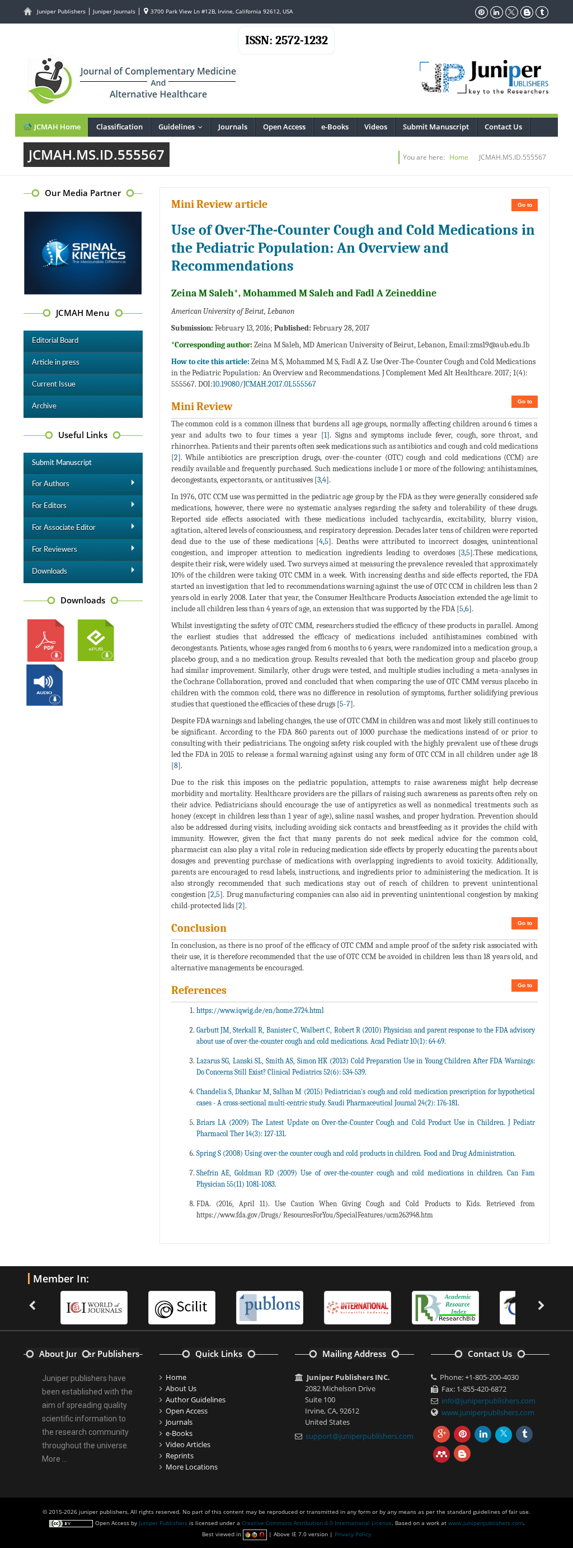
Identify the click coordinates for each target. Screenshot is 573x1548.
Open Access (284, 127)
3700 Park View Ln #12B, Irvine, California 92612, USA (221, 11)
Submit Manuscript (436, 127)
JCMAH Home (56, 127)
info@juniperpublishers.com (489, 1401)
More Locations (192, 1467)
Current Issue (54, 384)
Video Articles (188, 1444)
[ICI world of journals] (78, 1306)
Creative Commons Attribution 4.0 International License (317, 1523)
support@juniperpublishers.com (360, 1436)
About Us (181, 1388)
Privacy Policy (353, 1534)
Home (458, 157)
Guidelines (183, 127)
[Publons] (254, 1306)
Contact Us (503, 127)
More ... (54, 1458)
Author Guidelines (196, 1399)
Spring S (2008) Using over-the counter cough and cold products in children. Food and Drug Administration (355, 1153)
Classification (119, 127)
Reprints (180, 1456)
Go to (525, 205)
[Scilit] (166, 1306)
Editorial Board (55, 341)
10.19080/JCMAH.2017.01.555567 (264, 384)
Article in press (55, 362)
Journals (232, 127)
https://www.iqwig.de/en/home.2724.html (260, 1010)
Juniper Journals (114, 11)
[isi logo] (341, 1306)
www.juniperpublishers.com (488, 1412)
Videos (375, 127)
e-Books (335, 127)
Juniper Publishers (61, 11)
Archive (44, 406)
